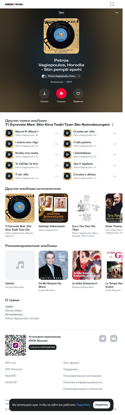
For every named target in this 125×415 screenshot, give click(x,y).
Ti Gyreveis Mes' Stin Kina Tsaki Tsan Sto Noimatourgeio (18, 228)
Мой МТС (10, 376)
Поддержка (70, 369)
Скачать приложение (42, 347)
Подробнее (83, 405)
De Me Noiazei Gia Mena (50, 285)
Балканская (57, 82)
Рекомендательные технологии (82, 389)
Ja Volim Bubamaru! (84, 283)
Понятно (101, 405)
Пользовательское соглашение (82, 376)
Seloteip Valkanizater (52, 226)
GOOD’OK (11, 382)
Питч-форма (71, 363)
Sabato (9, 283)
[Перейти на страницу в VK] (113, 338)
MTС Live (10, 363)
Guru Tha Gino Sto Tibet (83, 228)
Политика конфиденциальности (82, 382)
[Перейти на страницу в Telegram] (102, 338)
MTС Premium (13, 369)
